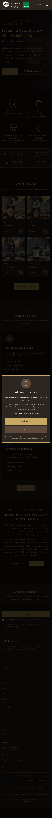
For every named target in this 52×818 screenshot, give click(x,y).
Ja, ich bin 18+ (26, 421)
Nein (26, 429)
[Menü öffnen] (47, 5)
